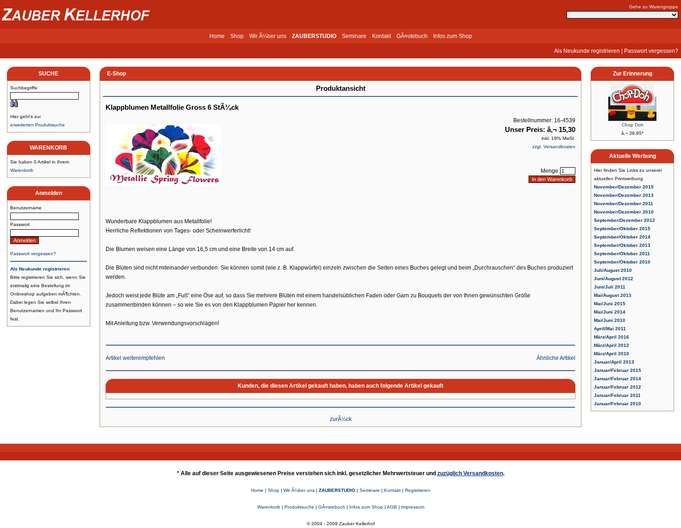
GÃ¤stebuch (412, 36)
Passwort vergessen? (651, 51)
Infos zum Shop (452, 36)
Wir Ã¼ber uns (267, 36)
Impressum (412, 506)
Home (217, 36)
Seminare (354, 36)
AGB (392, 506)
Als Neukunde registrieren (587, 51)
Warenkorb (21, 170)
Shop (237, 36)
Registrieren (417, 490)
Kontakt (381, 36)
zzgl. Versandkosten (553, 146)
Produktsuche (299, 506)
